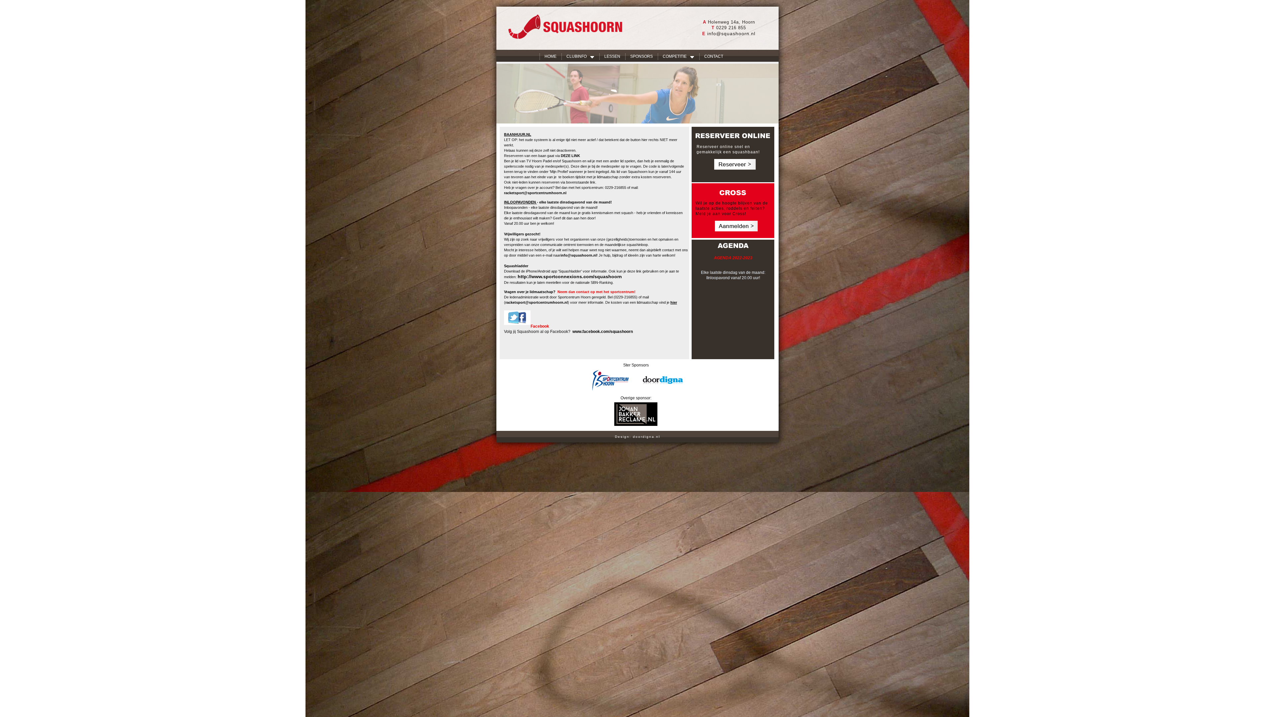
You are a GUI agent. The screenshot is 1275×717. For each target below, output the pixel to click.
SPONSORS (641, 56)
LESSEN (612, 56)
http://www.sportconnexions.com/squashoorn (570, 276)
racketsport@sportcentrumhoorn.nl (535, 193)
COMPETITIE (675, 56)
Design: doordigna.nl (637, 436)
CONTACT (713, 56)
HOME (550, 56)
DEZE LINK (570, 156)
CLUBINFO (576, 56)
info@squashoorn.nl (731, 33)
